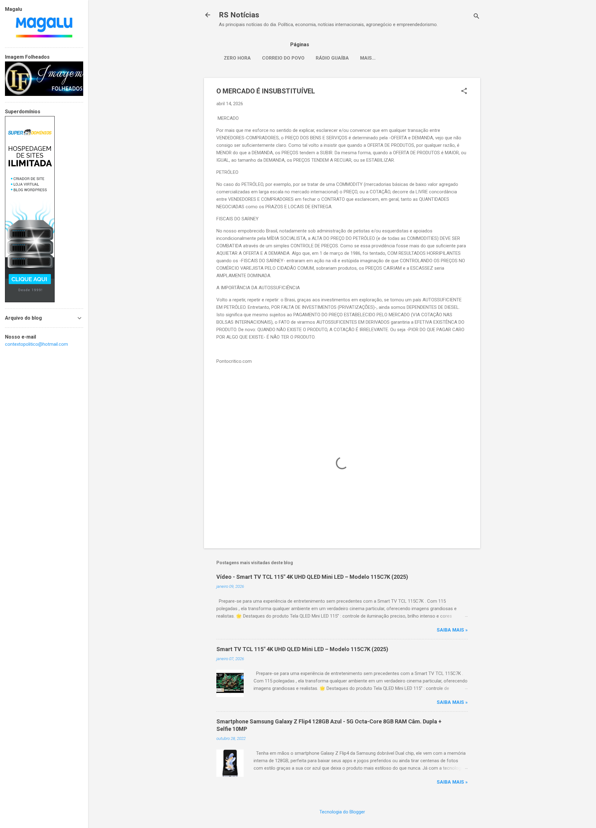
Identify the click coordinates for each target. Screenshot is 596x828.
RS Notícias (239, 15)
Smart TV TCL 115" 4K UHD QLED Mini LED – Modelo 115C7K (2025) (302, 649)
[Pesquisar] (476, 16)
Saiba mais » (452, 630)
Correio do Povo (283, 58)
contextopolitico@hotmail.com (36, 344)
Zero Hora (237, 58)
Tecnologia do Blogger (342, 812)
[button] (464, 91)
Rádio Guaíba (332, 58)
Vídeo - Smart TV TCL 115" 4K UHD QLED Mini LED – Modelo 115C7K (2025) (312, 577)
